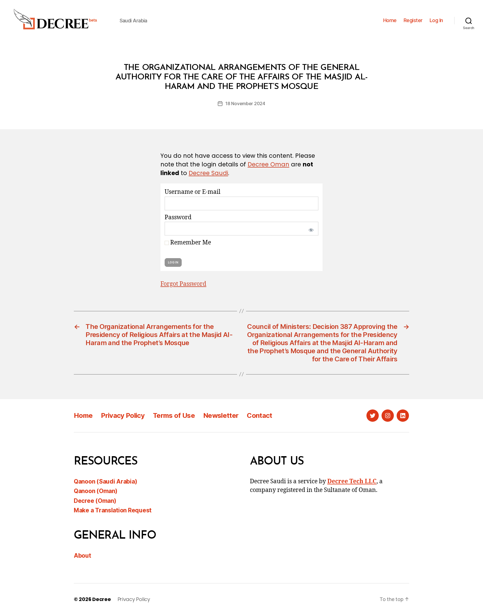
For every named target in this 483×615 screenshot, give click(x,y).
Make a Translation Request (112, 510)
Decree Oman (268, 164)
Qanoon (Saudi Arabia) (105, 481)
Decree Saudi (208, 173)
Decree (101, 599)
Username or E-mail (193, 192)
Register (413, 20)
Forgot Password (183, 284)
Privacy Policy (123, 415)
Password (178, 217)
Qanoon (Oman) (95, 490)
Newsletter (220, 415)
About (82, 555)
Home (390, 20)
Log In (436, 20)
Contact (259, 415)
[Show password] (310, 228)
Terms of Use (174, 415)
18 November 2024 (245, 103)
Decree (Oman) (95, 500)
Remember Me (190, 242)
